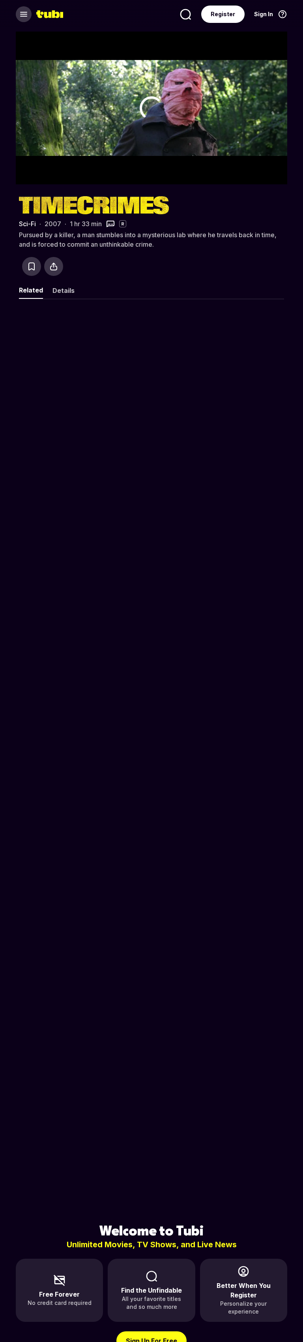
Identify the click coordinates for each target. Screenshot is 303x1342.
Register (223, 14)
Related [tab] (31, 290)
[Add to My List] (31, 266)
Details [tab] (63, 290)
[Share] (53, 266)
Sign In (263, 14)
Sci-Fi (27, 224)
